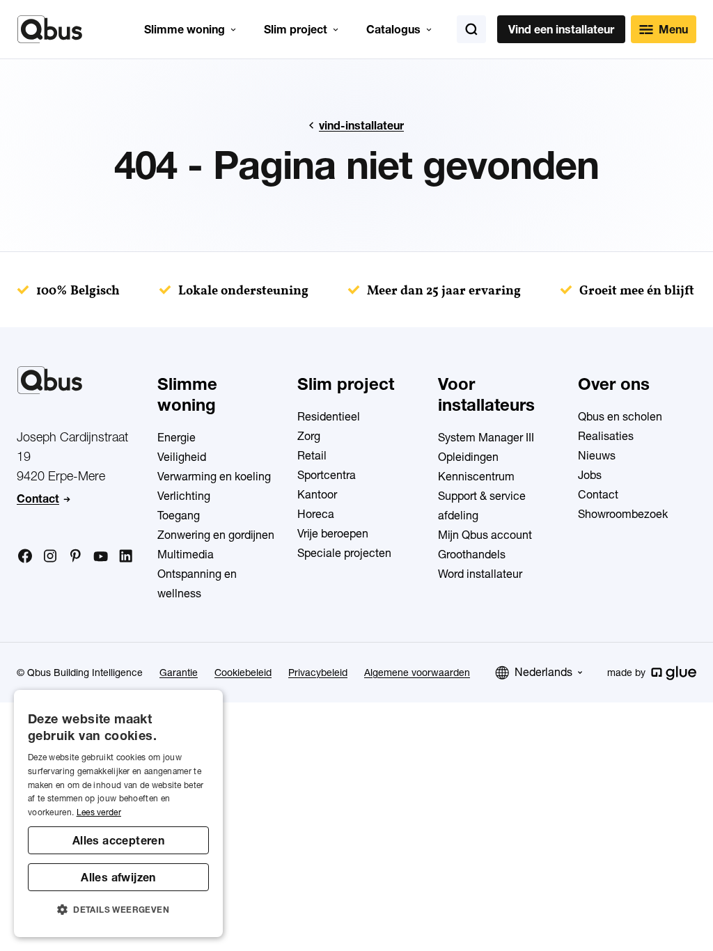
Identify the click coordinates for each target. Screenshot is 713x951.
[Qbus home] (50, 29)
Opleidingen (468, 457)
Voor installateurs (486, 394)
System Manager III (486, 437)
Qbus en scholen (620, 416)
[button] (118, 910)
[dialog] (118, 813)
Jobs (590, 475)
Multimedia (185, 554)
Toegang (178, 515)
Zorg (308, 436)
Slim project (295, 29)
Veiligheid (181, 457)
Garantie (178, 672)
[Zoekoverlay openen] (471, 29)
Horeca (315, 514)
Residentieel (328, 416)
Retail (312, 455)
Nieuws (597, 455)
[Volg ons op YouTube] (100, 557)
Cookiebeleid (243, 672)
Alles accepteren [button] (118, 840)
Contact (38, 498)
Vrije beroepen (332, 533)
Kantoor (317, 494)
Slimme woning (184, 29)
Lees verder (99, 812)
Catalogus (393, 29)
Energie (176, 437)
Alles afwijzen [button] (118, 877)
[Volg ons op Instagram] (50, 556)
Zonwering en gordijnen (215, 535)
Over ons (614, 384)
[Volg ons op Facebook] (25, 555)
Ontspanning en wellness (197, 583)
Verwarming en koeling (214, 476)
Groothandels (472, 554)
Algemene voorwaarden (417, 672)
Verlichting (183, 496)
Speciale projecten (344, 553)
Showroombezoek (623, 514)
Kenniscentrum (476, 476)
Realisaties (606, 436)
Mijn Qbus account (485, 535)
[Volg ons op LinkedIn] (125, 556)
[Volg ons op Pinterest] (75, 555)
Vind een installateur (561, 29)
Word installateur (480, 574)
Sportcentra (326, 475)
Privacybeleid (317, 672)
